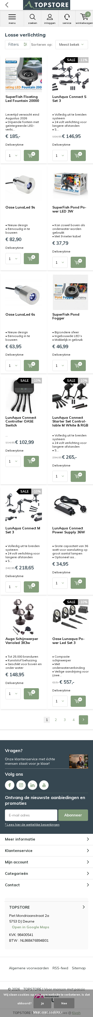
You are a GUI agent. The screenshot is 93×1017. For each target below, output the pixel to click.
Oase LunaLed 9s (20, 207)
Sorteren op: (42, 44)
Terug (6, 5)
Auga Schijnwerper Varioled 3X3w (21, 640)
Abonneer (73, 815)
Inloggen (50, 23)
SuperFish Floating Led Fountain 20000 (22, 98)
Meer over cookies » (47, 1012)
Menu (12, 23)
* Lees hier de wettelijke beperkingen (32, 824)
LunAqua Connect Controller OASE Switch (20, 421)
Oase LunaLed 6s (20, 314)
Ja (42, 1003)
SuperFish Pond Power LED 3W (69, 209)
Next (83, 719)
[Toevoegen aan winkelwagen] (31, 155)
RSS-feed (60, 968)
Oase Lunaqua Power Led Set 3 (68, 640)
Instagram (21, 785)
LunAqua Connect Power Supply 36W (68, 530)
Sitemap (79, 968)
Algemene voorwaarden (29, 968)
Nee (64, 1003)
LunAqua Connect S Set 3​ (69, 98)
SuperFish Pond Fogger (65, 316)
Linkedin (32, 785)
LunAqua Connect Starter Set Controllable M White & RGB (70, 421)
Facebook (9, 785)
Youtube (44, 785)
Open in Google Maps (30, 927)
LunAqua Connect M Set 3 (22, 530)
